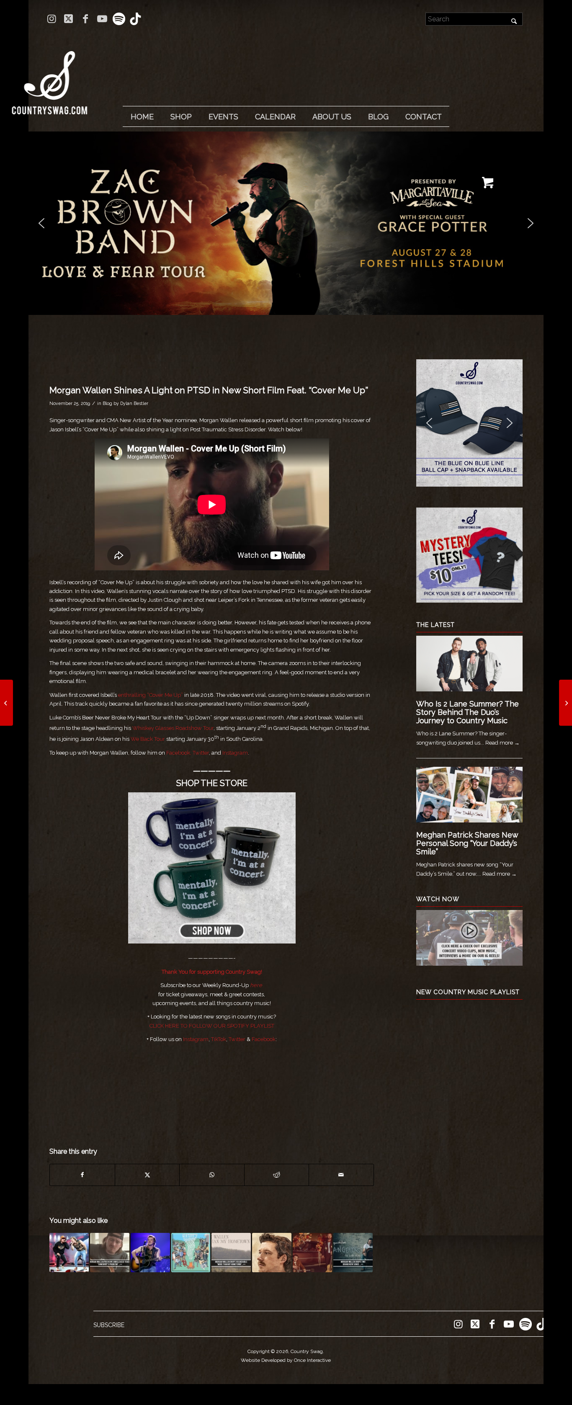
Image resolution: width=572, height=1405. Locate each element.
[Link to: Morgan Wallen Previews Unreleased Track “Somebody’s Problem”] (109, 1252)
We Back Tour (148, 739)
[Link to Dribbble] (135, 19)
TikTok (218, 1039)
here (256, 985)
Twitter (201, 753)
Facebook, (178, 753)
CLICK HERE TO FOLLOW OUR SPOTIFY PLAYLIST (211, 1026)
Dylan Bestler (134, 403)
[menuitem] (142, 116)
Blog (107, 403)
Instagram (235, 753)
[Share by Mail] (341, 1175)
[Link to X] (68, 19)
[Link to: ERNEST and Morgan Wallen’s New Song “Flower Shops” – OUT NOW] (312, 1252)
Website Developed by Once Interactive (286, 1360)
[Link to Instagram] (52, 19)
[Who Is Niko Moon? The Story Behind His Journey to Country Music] (6, 703)
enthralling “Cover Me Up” (150, 695)
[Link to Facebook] (85, 19)
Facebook (264, 1039)
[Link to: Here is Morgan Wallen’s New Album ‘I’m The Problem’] (271, 1252)
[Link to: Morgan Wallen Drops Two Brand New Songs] (353, 1252)
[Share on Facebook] (82, 1175)
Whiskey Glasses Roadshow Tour (173, 728)
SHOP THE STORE (211, 783)
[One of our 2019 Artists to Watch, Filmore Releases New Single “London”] (565, 703)
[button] (285, 223)
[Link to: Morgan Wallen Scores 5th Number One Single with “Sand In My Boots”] (150, 1252)
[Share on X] (147, 1175)
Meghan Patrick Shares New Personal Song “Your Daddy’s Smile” (467, 843)
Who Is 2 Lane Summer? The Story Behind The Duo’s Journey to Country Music (467, 712)
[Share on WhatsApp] (212, 1175)
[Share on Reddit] (277, 1175)
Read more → (502, 743)
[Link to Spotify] (119, 19)
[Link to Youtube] (102, 19)
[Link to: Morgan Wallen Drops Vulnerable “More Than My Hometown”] (231, 1252)
